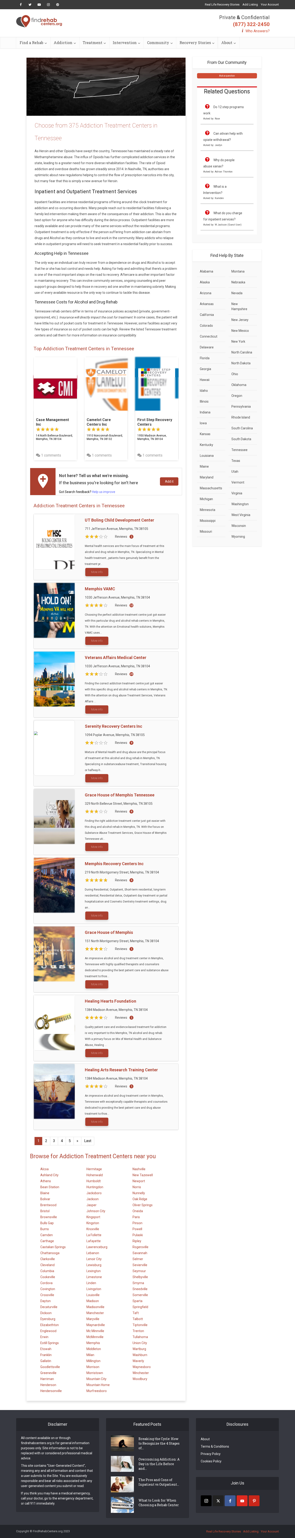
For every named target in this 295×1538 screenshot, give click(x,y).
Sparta (137, 1301)
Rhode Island (240, 417)
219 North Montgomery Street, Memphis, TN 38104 (122, 872)
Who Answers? (257, 31)
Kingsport (93, 1217)
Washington (240, 504)
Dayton (45, 1301)
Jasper (91, 1205)
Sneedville (140, 1289)
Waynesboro (142, 1367)
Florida (204, 358)
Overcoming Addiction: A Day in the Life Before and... (159, 1464)
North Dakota (241, 363)
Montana (238, 271)
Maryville (92, 1319)
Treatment (92, 42)
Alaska (205, 282)
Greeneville (48, 1373)
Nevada (236, 293)
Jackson (92, 1199)
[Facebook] (230, 1500)
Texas (235, 461)
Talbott (138, 1319)
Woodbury (140, 1379)
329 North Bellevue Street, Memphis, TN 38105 (119, 803)
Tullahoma (140, 1337)
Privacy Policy (211, 1454)
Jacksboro (94, 1193)
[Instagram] (206, 1500)
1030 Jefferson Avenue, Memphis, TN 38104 (117, 597)
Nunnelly (139, 1193)
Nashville (139, 1169)
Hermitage (94, 1169)
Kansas (205, 434)
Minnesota (207, 510)
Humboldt (93, 1181)
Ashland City (49, 1175)
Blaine (44, 1193)
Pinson (137, 1223)
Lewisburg (93, 1265)
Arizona (205, 293)
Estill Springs (49, 1343)
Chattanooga (49, 1253)
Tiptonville (140, 1325)
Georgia (205, 369)
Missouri (206, 531)
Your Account (270, 4)
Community (158, 42)
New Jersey (239, 320)
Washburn (140, 1355)
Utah (234, 471)
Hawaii (204, 380)
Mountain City (96, 1379)
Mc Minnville (95, 1331)
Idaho (204, 390)
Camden (46, 1235)
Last (87, 1141)
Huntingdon (94, 1187)
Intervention (125, 42)
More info (97, 572)
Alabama (206, 271)
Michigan (206, 499)
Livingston (93, 1289)
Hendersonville (51, 1391)
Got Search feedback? (87, 492)
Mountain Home (98, 1385)
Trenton (138, 1331)
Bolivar (45, 1199)
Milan (90, 1355)
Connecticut (208, 336)
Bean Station (49, 1187)
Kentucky (206, 445)
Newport (139, 1181)
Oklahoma (238, 385)
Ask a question (227, 75)
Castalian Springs (53, 1247)
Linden (91, 1283)
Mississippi (207, 521)
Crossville (47, 1295)
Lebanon (92, 1253)
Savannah (140, 1253)
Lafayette (93, 1241)
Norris (137, 1187)
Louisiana (207, 455)
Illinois (204, 401)
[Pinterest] (254, 1500)
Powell (137, 1229)
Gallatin (45, 1361)
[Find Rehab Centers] (39, 21)
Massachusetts (211, 488)
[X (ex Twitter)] (218, 1500)
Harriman (47, 1379)
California (207, 315)
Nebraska (238, 282)
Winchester (141, 1373)
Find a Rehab (31, 42)
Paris (136, 1217)
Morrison (92, 1367)
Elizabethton (49, 1325)
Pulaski (138, 1235)
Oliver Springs (143, 1205)
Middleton (93, 1349)
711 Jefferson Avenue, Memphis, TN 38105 (116, 529)
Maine (204, 466)
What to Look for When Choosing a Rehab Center (159, 1502)
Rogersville (140, 1247)
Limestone (94, 1277)
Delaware (207, 347)
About (226, 42)
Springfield (140, 1307)
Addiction (63, 42)
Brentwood (48, 1205)
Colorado (206, 325)
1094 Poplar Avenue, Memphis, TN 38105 (115, 735)
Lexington (93, 1271)
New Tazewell (143, 1175)
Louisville (93, 1295)
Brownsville (48, 1217)
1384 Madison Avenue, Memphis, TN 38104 (116, 1010)
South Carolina (242, 428)
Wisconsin (238, 526)
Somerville (140, 1295)
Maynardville (95, 1325)
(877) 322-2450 (251, 24)
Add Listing (250, 4)
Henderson (48, 1385)
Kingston (92, 1223)
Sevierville (140, 1265)
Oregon (236, 396)
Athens (45, 1181)
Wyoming (238, 536)
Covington (47, 1289)
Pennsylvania (241, 406)
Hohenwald (94, 1175)
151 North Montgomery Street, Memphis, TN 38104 (122, 941)
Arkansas (207, 304)
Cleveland (47, 1265)
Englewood (48, 1331)
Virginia (236, 493)
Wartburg (139, 1349)
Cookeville (47, 1277)
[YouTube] (242, 1500)
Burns (44, 1229)
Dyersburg (47, 1319)
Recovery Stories (195, 42)
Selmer (138, 1259)
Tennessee (239, 450)
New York (238, 341)
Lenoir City (94, 1259)
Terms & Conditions (215, 1446)
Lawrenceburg (96, 1247)
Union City (140, 1343)
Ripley (137, 1241)
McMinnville (94, 1337)
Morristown (94, 1373)
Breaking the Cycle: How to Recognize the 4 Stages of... (159, 1443)
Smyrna (138, 1283)
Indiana (205, 412)
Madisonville (95, 1307)
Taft (136, 1313)
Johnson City (95, 1211)
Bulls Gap (47, 1223)
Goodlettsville (50, 1367)
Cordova (46, 1283)
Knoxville (92, 1229)
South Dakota (241, 439)
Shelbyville (140, 1277)
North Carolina (241, 352)
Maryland (206, 477)
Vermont (237, 482)
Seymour (139, 1271)
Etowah (45, 1349)
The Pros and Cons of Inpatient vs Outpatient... (159, 1482)
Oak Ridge (140, 1199)
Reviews (121, 536)
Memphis (93, 1343)
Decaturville (48, 1307)
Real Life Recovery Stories (222, 4)
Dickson (46, 1313)
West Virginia (240, 515)
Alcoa (44, 1169)
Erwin (44, 1337)
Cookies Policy (211, 1461)
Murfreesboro (96, 1391)
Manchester (95, 1313)
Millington (93, 1361)
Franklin (46, 1355)
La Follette (93, 1235)
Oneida (138, 1211)
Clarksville (47, 1259)
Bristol (45, 1211)
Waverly (138, 1361)
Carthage (47, 1241)
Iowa (203, 423)
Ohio (234, 374)
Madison (92, 1301)
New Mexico (240, 331)
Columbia (47, 1271)
